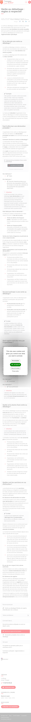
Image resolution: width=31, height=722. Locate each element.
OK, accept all (15, 364)
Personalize (15, 360)
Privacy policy (15, 371)
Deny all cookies (15, 368)
